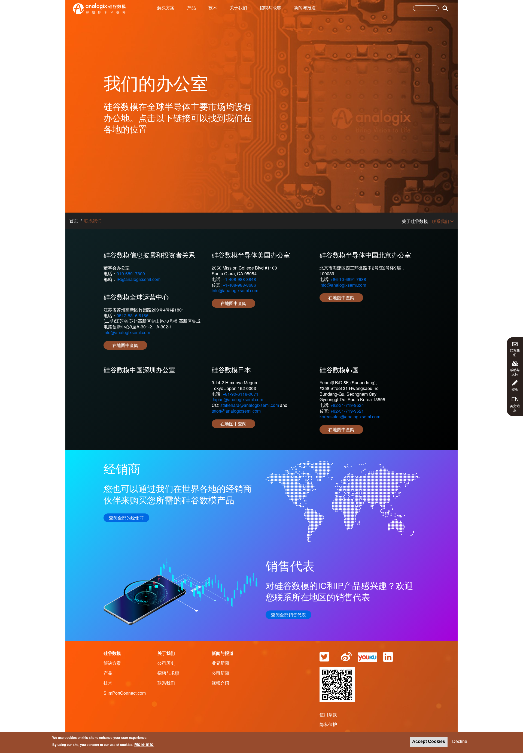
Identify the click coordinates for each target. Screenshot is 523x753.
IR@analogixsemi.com (138, 279)
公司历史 (166, 663)
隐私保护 (328, 724)
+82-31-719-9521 (347, 411)
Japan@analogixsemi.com (237, 399)
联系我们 (515, 352)
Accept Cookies (428, 741)
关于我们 (238, 7)
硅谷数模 (112, 653)
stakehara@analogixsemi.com (249, 405)
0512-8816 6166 (132, 315)
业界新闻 (220, 663)
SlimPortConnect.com (125, 693)
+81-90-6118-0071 (241, 394)
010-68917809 (131, 273)
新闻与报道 (305, 7)
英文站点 (515, 403)
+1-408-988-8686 (239, 285)
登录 (515, 389)
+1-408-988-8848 (239, 279)
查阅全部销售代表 (288, 615)
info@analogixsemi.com (127, 332)
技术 (212, 7)
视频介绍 (220, 683)
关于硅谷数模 (415, 221)
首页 (73, 220)
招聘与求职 (270, 8)
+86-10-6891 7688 (348, 279)
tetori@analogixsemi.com (236, 411)
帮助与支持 (515, 371)
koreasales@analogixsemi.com (350, 416)
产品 (191, 7)
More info (144, 744)
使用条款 (328, 714)
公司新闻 (220, 673)
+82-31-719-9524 (347, 405)
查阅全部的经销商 (126, 518)
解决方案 (166, 7)
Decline (459, 741)
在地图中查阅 (125, 345)
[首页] (99, 8)
